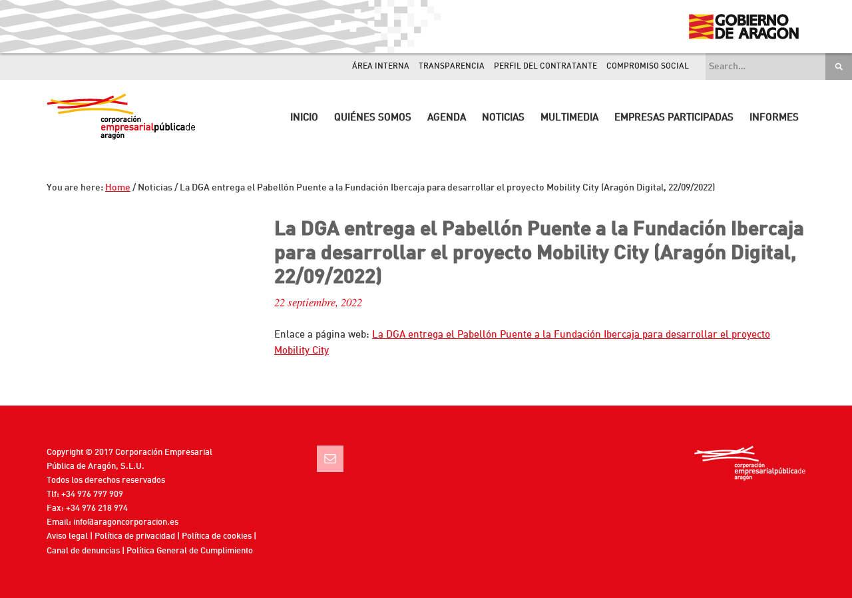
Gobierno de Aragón (743, 26)
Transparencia (452, 67)
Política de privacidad (135, 536)
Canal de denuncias (83, 551)
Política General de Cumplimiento (189, 551)
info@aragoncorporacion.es (125, 522)
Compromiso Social (647, 67)
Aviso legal (67, 536)
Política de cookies (217, 536)
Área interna (380, 67)
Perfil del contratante (545, 67)
